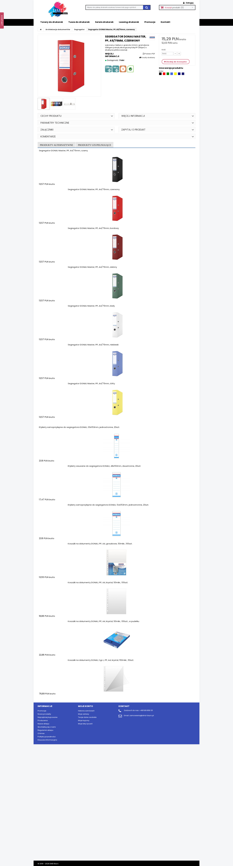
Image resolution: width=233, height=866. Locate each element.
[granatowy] (183, 74)
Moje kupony (83, 720)
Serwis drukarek (104, 22)
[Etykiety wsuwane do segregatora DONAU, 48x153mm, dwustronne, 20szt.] (116, 484)
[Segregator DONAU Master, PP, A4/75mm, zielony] (116, 285)
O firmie (41, 733)
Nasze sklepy (43, 723)
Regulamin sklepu (45, 730)
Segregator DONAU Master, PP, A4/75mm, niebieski (93, 344)
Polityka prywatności (47, 736)
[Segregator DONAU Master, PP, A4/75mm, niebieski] (116, 363)
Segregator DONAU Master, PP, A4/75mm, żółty (91, 383)
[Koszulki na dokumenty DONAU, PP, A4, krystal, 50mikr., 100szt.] (116, 601)
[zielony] (168, 74)
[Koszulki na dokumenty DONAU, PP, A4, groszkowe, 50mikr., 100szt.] (116, 562)
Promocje (149, 22)
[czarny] (160, 74)
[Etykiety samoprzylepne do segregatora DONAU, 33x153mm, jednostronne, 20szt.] (116, 446)
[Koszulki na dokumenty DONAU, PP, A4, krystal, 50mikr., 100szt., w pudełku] (116, 640)
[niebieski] (171, 74)
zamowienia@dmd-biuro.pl (141, 715)
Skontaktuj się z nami (47, 727)
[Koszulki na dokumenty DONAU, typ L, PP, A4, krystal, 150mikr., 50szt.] (116, 679)
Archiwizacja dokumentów (58, 29)
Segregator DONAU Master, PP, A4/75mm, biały (91, 305)
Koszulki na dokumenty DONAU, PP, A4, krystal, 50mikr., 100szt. (98, 582)
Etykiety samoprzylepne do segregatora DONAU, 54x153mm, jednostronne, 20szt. (108, 504)
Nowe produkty (44, 714)
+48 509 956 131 (146, 710)
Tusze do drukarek (79, 22)
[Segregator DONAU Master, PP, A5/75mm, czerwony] (43, 104)
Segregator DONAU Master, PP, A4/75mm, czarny (63, 150)
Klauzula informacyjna (47, 740)
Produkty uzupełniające (94, 145)
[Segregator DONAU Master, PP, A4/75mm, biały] (116, 324)
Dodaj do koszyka (55, 189)
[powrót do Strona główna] (41, 29)
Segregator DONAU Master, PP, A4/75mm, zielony (92, 267)
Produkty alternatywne (56, 145)
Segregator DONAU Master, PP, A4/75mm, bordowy (93, 228)
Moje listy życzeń (85, 723)
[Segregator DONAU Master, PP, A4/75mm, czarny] (116, 169)
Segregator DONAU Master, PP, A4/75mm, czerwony (94, 189)
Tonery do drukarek (51, 22)
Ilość (164, 50)
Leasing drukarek (129, 22)
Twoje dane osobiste (87, 717)
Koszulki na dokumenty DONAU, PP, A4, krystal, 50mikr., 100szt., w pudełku (103, 621)
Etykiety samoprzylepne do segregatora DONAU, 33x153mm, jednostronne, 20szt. (79, 427)
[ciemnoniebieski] (179, 74)
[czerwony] (164, 74)
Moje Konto (85, 706)
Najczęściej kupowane (47, 717)
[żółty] (175, 74)
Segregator (79, 29)
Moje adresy (83, 714)
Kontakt (165, 22)
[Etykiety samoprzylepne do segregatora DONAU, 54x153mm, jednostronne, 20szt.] (116, 523)
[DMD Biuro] (60, 9)
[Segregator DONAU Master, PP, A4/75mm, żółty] (116, 402)
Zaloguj (189, 2)
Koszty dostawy (148, 57)
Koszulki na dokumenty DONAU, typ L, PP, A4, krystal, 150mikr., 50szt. (101, 660)
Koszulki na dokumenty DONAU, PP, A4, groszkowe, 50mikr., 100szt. (100, 543)
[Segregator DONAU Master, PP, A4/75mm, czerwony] (116, 208)
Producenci (43, 720)
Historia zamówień (86, 710)
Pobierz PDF (149, 54)
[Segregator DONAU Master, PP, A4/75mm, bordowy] (116, 247)
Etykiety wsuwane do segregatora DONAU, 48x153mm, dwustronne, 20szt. (104, 466)
